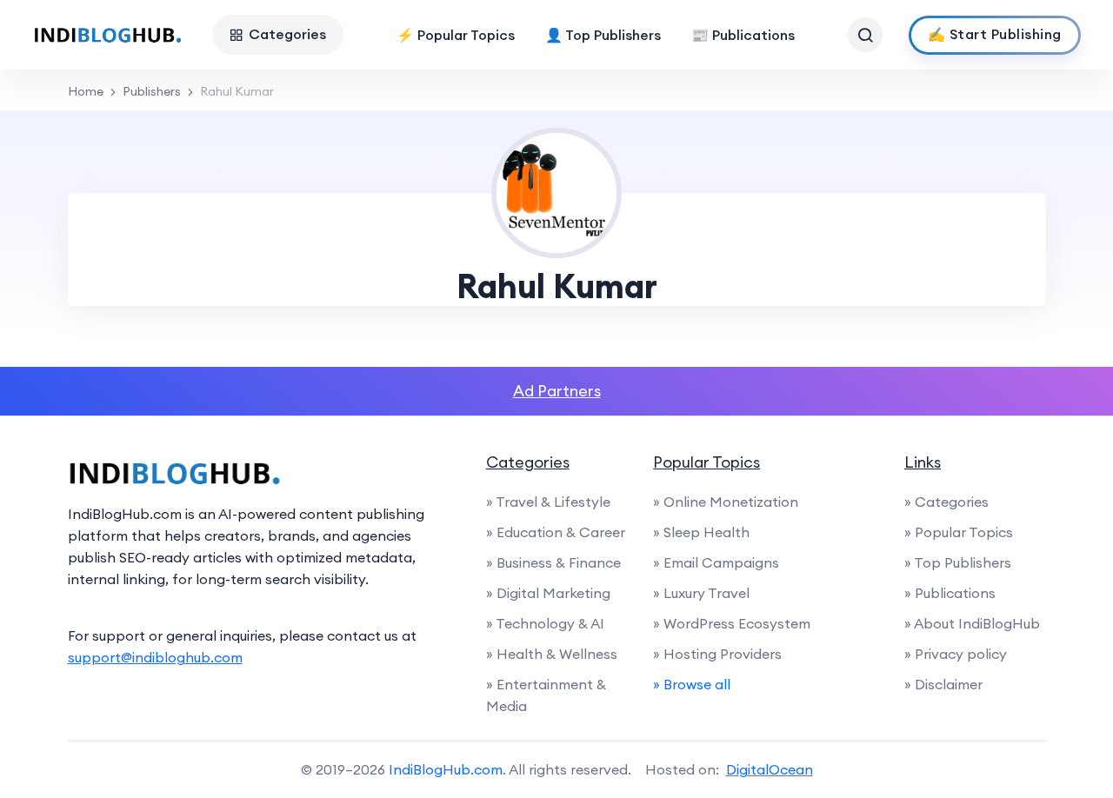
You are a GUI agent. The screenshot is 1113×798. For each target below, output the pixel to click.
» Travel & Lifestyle (548, 501)
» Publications (950, 593)
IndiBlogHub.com (446, 769)
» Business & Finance (553, 562)
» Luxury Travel (701, 593)
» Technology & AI (545, 623)
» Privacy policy (955, 653)
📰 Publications (743, 34)
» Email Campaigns (716, 562)
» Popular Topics (958, 532)
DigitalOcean (769, 769)
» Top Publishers (957, 562)
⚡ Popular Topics (456, 34)
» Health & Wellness (551, 653)
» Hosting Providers (717, 653)
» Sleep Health (701, 532)
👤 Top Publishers (603, 34)
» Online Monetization (725, 501)
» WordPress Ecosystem (731, 623)
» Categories (946, 501)
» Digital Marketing (548, 593)
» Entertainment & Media (546, 695)
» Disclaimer (943, 684)
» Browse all (691, 684)
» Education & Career (555, 532)
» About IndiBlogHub (972, 623)
